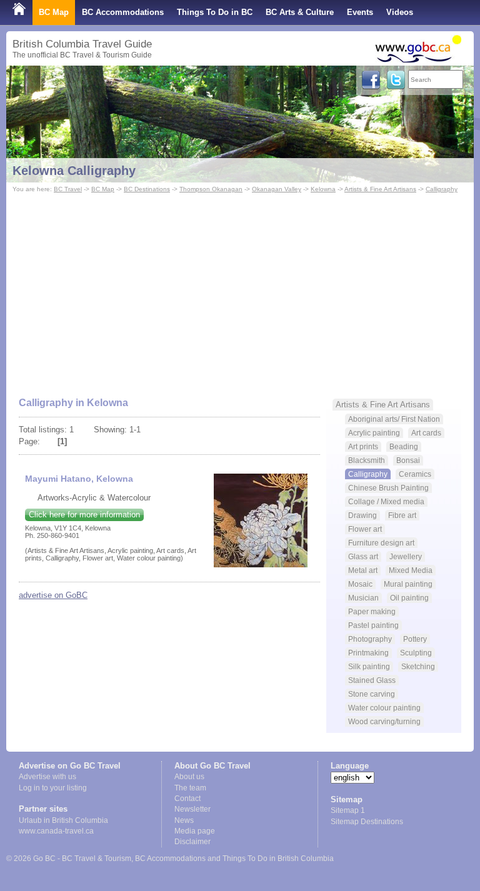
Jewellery (405, 556)
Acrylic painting (374, 433)
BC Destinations (147, 189)
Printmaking (368, 653)
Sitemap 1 (348, 810)
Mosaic (360, 584)
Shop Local (34, 37)
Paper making (372, 611)
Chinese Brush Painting (388, 488)
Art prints (363, 446)
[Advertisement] (240, 289)
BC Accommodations (123, 12)
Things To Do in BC (214, 12)
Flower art (365, 529)
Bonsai (408, 460)
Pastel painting (373, 625)
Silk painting (369, 666)
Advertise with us (47, 776)
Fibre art (402, 515)
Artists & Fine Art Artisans (380, 189)
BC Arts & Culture (300, 12)
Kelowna (323, 189)
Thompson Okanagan (210, 189)
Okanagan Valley (276, 189)
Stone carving (371, 694)
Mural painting (408, 584)
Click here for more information (84, 514)
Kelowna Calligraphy (74, 170)
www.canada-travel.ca (56, 831)
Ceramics (415, 474)
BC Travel (68, 189)
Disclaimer (192, 841)
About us (189, 776)
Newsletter (192, 809)
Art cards (426, 433)
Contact (187, 798)
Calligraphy (442, 189)
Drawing (362, 515)
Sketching (418, 666)
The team (190, 788)
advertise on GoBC (53, 595)
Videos (399, 12)
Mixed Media (410, 570)
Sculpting (416, 653)
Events (360, 12)
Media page (194, 831)
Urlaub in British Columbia (63, 820)
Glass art (363, 556)
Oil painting (409, 598)
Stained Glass (372, 680)
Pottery (415, 639)
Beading (403, 446)
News (184, 820)
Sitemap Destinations (367, 821)
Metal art (363, 570)
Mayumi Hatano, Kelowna (79, 479)
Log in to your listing (53, 788)
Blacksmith (366, 460)
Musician (363, 598)
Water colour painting (384, 708)
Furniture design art (381, 543)
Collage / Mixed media (386, 501)
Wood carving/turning (384, 721)
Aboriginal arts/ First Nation (394, 419)
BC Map (54, 12)
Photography (370, 639)
